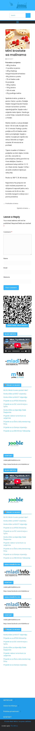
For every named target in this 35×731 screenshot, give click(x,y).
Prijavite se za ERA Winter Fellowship (17, 431)
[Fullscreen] (29, 351)
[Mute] (26, 351)
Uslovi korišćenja (10, 706)
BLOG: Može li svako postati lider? (16, 390)
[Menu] (17, 22)
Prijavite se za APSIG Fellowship (15, 401)
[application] (18, 345)
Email (5, 268)
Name (6, 258)
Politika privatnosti (11, 711)
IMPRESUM (7, 700)
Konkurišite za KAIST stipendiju (15, 394)
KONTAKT (7, 717)
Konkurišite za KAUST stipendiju (15, 397)
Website (7, 277)
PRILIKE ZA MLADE (13, 385)
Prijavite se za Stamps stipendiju (15, 427)
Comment (8, 232)
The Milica (14, 726)
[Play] (6, 351)
